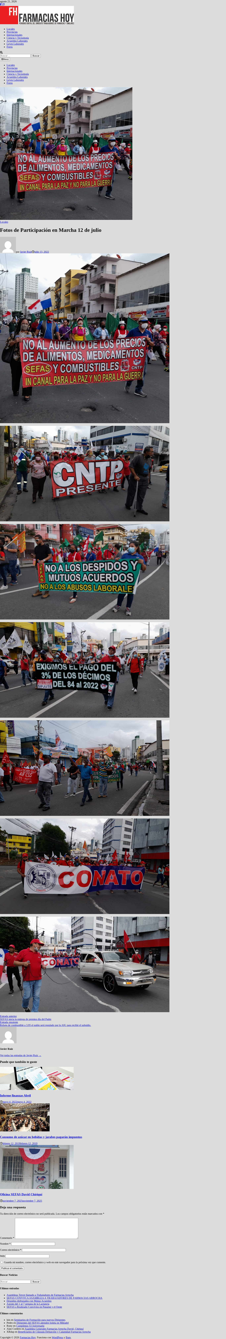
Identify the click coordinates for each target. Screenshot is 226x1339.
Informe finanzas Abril (15, 1095)
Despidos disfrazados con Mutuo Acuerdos (29, 1301)
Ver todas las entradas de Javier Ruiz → (20, 1055)
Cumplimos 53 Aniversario (30, 1325)
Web (2, 1256)
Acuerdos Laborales (17, 40)
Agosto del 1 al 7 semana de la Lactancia (28, 1304)
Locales (11, 29)
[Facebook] (1, 4)
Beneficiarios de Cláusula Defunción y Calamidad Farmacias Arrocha (54, 1331)
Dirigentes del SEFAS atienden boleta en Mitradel (43, 1322)
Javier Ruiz (26, 251)
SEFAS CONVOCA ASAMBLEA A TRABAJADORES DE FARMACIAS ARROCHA (54, 1298)
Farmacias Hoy (28, 1337)
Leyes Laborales (15, 43)
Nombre (5, 1243)
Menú (6, 59)
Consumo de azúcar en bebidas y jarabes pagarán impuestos (41, 1137)
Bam (68, 1337)
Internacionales (14, 34)
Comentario (7, 1238)
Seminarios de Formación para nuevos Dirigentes (39, 1319)
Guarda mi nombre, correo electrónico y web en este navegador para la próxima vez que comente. (55, 1262)
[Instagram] (3, 4)
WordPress (57, 1337)
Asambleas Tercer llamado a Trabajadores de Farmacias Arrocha (40, 1295)
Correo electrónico (10, 1249)
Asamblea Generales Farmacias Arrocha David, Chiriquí (54, 1328)
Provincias (12, 32)
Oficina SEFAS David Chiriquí (21, 1194)
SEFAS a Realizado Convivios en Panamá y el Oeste (34, 1307)
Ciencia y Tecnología (18, 37)
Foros (10, 46)
